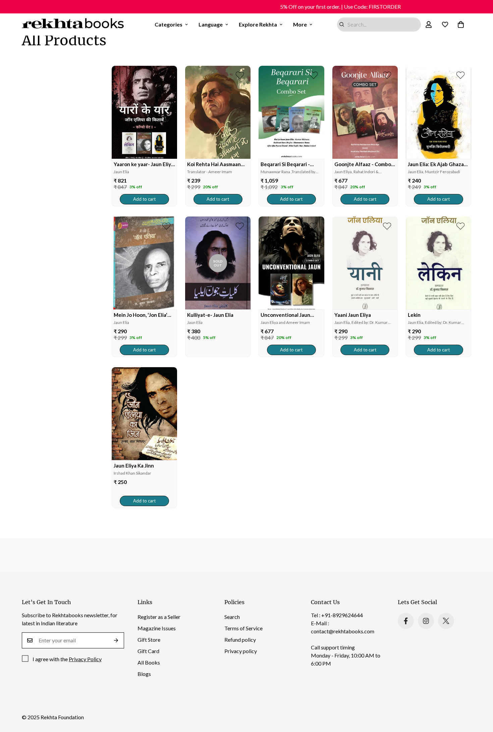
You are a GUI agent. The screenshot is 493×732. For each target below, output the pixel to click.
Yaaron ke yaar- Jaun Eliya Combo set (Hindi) (144, 164)
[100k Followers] (426, 621)
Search (232, 617)
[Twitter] (446, 621)
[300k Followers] (406, 621)
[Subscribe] (116, 640)
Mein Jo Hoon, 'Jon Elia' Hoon (140, 315)
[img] (144, 112)
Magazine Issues (157, 628)
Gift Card (148, 651)
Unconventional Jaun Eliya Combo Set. (285, 315)
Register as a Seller (159, 617)
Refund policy (240, 639)
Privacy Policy (85, 659)
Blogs (144, 674)
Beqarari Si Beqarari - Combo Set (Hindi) (285, 164)
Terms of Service (243, 628)
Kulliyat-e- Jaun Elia (210, 315)
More (300, 24)
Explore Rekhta (258, 24)
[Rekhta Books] (73, 24)
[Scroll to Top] (480, 695)
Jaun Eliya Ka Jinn (134, 465)
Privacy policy (240, 651)
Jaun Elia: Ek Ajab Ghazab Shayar (437, 164)
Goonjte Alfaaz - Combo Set (362, 164)
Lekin (414, 315)
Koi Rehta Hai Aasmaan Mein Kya (214, 164)
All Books (149, 662)
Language (211, 24)
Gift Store (149, 639)
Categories (168, 24)
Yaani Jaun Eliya (352, 315)
